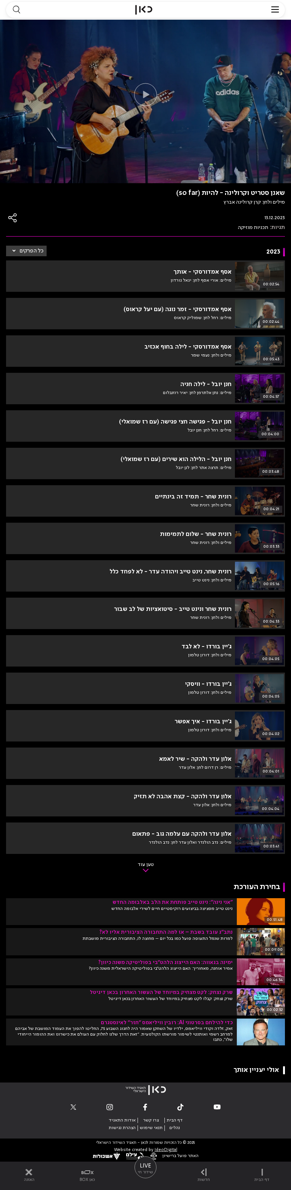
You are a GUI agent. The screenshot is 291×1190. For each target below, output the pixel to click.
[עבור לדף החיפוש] (16, 9)
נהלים (174, 1128)
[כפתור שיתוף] (13, 217)
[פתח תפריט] (275, 10)
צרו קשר (151, 1120)
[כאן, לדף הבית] (144, 10)
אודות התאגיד (122, 1120)
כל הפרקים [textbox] (32, 251)
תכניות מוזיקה (253, 227)
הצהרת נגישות (122, 1128)
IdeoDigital (166, 1150)
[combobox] (26, 251)
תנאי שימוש (151, 1128)
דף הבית (175, 1120)
